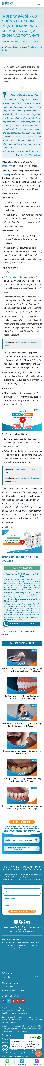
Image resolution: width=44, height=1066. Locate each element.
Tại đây (19, 619)
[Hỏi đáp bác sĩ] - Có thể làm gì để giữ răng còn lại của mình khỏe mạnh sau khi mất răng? (22, 669)
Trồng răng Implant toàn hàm (26, 478)
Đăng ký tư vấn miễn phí (21, 911)
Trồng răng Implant (12, 277)
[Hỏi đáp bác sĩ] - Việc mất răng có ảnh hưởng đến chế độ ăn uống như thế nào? (22, 724)
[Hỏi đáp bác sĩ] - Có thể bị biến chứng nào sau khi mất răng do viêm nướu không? (22, 807)
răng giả (5, 174)
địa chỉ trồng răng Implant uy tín (23, 503)
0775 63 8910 (9, 987)
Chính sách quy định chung (13, 1053)
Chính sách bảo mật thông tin (33, 1053)
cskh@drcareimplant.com (14, 990)
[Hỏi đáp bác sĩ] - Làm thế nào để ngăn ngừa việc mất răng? (22, 752)
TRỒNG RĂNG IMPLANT (28, 927)
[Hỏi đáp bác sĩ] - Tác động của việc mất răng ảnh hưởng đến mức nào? (22, 779)
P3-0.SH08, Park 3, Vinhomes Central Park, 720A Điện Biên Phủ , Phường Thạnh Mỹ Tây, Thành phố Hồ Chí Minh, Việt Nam (21, 945)
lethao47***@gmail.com (30, 155)
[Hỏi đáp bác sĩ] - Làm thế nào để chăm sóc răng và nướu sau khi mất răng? (22, 697)
